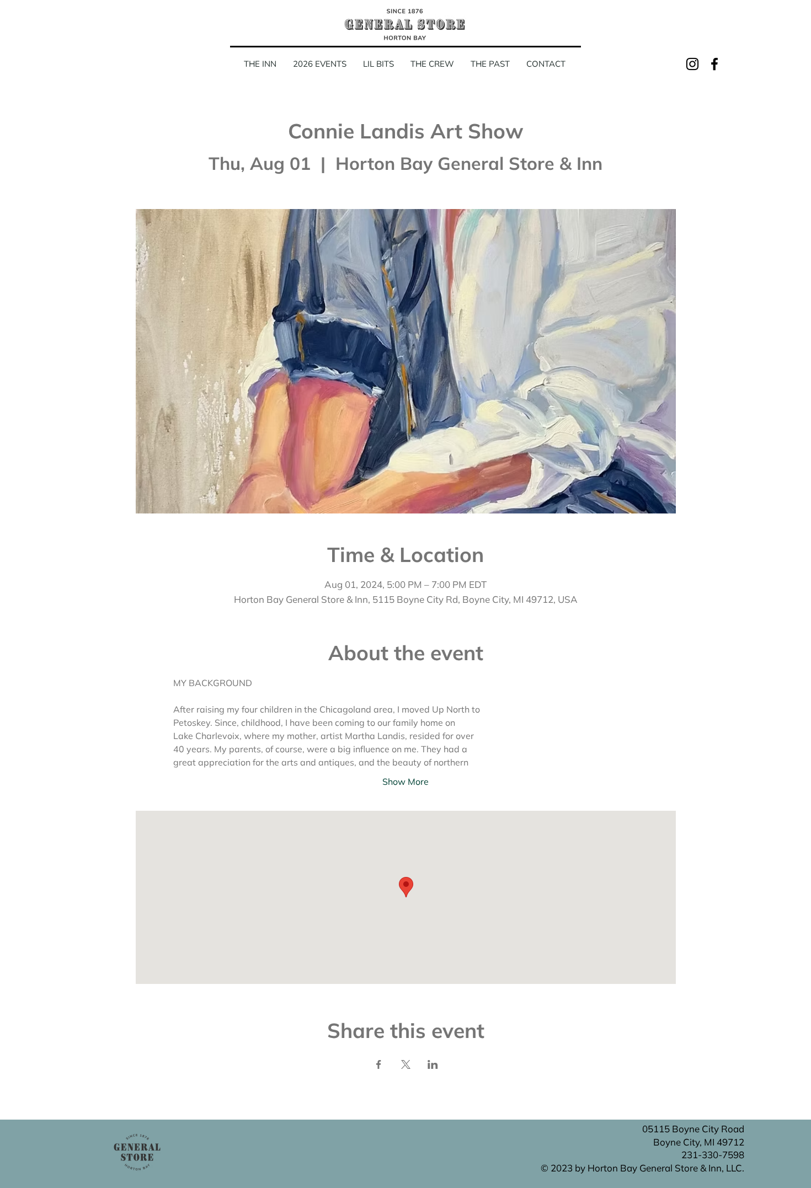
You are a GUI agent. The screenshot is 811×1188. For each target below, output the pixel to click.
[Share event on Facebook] (379, 1064)
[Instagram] (692, 64)
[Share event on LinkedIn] (433, 1064)
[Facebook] (714, 64)
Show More (405, 781)
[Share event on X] (406, 1064)
